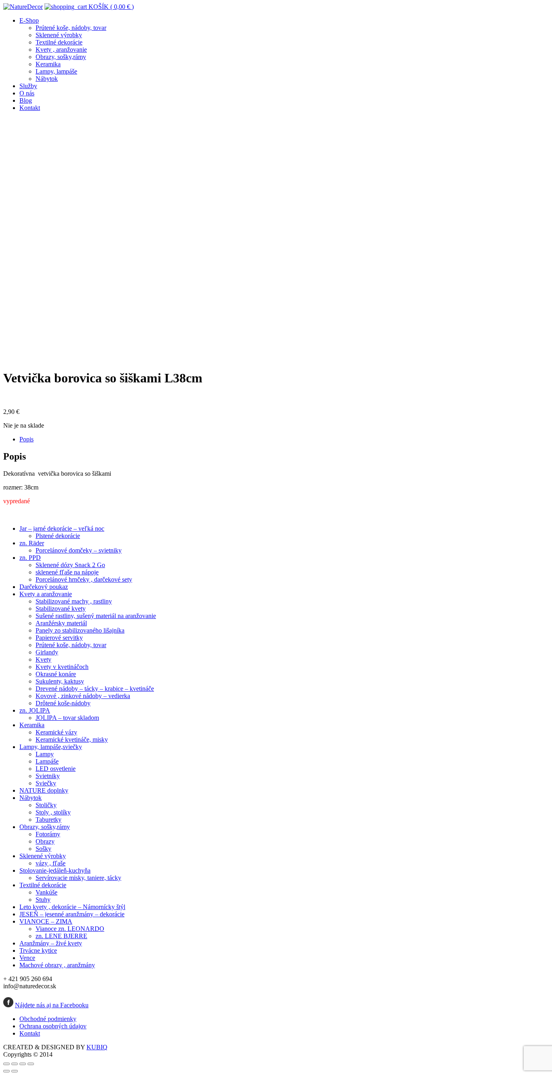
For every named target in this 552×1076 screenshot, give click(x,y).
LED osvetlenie (56, 768)
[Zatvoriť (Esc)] (6, 1064)
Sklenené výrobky (59, 35)
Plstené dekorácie (58, 535)
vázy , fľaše (50, 863)
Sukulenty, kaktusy (60, 681)
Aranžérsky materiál (61, 623)
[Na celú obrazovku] (22, 1064)
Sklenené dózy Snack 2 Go (70, 564)
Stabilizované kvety (61, 608)
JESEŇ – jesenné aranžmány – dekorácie (71, 914)
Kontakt (29, 107)
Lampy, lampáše (56, 71)
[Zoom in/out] (30, 1064)
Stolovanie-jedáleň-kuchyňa (55, 870)
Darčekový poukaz (43, 586)
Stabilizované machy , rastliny (74, 601)
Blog (25, 100)
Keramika (48, 64)
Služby (28, 85)
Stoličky (46, 805)
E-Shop (29, 20)
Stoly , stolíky (53, 812)
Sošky (43, 848)
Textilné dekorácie (59, 42)
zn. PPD (30, 557)
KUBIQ (96, 1047)
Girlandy (47, 652)
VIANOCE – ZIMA (45, 921)
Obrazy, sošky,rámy (61, 56)
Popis (26, 439)
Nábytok (47, 78)
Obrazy (45, 841)
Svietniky (48, 775)
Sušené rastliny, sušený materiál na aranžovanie (96, 615)
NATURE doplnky (43, 790)
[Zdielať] (14, 1064)
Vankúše (46, 892)
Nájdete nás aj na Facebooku (51, 1005)
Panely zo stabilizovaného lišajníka (80, 630)
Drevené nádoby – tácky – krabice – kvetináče (95, 688)
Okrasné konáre (56, 674)
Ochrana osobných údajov (52, 1026)
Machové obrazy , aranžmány (57, 965)
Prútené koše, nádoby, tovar (71, 27)
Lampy (45, 754)
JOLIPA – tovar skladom (67, 717)
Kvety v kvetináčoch (62, 666)
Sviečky (46, 783)
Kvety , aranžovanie (61, 49)
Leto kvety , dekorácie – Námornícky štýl (72, 906)
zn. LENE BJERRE (61, 936)
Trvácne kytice (38, 950)
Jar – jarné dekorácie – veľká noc (61, 528)
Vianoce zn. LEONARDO (70, 928)
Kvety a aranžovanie (45, 594)
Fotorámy (48, 834)
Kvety (43, 659)
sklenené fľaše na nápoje (67, 572)
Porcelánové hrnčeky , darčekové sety (84, 579)
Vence (27, 957)
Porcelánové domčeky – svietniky (79, 550)
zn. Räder (31, 543)
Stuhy (43, 899)
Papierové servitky (59, 637)
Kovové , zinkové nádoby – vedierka (83, 695)
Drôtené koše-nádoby (63, 703)
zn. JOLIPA (34, 710)
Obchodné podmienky (47, 1018)
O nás (26, 93)
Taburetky (48, 819)
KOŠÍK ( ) (110, 6)
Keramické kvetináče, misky (72, 739)
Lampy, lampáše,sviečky (50, 746)
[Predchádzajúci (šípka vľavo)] (6, 1071)
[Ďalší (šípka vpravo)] (14, 1071)
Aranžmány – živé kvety (50, 943)
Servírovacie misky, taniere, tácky (78, 877)
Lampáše (47, 761)
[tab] (284, 439)
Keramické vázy (56, 732)
